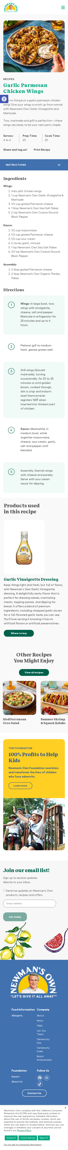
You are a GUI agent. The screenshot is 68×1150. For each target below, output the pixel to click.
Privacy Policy (24, 1130)
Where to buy (19, 633)
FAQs (40, 1025)
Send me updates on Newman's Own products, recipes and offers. (29, 893)
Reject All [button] (44, 1138)
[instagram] (46, 1078)
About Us (17, 1081)
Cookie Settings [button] (27, 1138)
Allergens (17, 1015)
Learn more (20, 785)
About (40, 1015)
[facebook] (40, 1078)
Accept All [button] (11, 1138)
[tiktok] (40, 1084)
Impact (16, 1076)
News (40, 1020)
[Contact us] (34, 1093)
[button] (4, 99)
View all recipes (34, 672)
